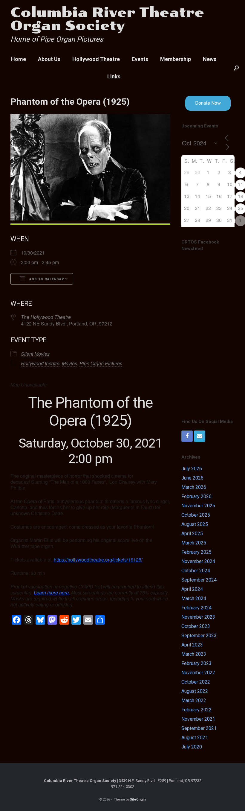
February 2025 (196, 552)
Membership (175, 59)
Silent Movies (35, 353)
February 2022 (196, 710)
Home (18, 59)
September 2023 (199, 635)
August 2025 (194, 524)
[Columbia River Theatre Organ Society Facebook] (187, 436)
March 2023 (193, 654)
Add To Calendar (46, 279)
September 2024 (199, 580)
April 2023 (192, 645)
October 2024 (195, 570)
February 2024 (196, 608)
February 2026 (196, 496)
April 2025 (192, 533)
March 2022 (193, 700)
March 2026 (193, 487)
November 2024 (198, 561)
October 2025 (195, 515)
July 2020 (191, 747)
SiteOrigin (138, 799)
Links (113, 76)
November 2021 (198, 719)
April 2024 (192, 589)
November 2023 (198, 617)
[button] (236, 68)
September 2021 (199, 728)
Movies (69, 363)
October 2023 (195, 626)
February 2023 (196, 663)
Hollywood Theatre (96, 59)
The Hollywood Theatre (46, 317)
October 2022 (195, 682)
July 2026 (191, 468)
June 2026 (192, 478)
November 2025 (198, 506)
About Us (49, 59)
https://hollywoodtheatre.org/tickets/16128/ (98, 559)
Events (140, 59)
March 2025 (193, 543)
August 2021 (194, 737)
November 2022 (198, 672)
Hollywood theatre (40, 363)
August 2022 (194, 691)
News (209, 59)
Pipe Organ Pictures (100, 363)
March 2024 (193, 598)
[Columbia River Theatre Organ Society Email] (199, 436)
